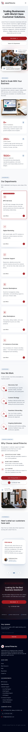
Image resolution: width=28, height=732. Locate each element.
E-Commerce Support (6, 697)
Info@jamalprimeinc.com (8, 716)
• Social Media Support (7, 693)
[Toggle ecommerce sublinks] (26, 697)
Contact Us (3, 673)
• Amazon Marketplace (7, 699)
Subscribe (14, 636)
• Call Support (5, 695)
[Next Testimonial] (19, 573)
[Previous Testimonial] (8, 573)
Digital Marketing (5, 684)
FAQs (2, 668)
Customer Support (5, 686)
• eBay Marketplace (6, 702)
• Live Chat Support (6, 689)
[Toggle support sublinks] (26, 687)
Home (2, 663)
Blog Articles (4, 671)
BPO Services (4, 681)
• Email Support (5, 691)
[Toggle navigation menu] (25, 3)
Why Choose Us (4, 666)
